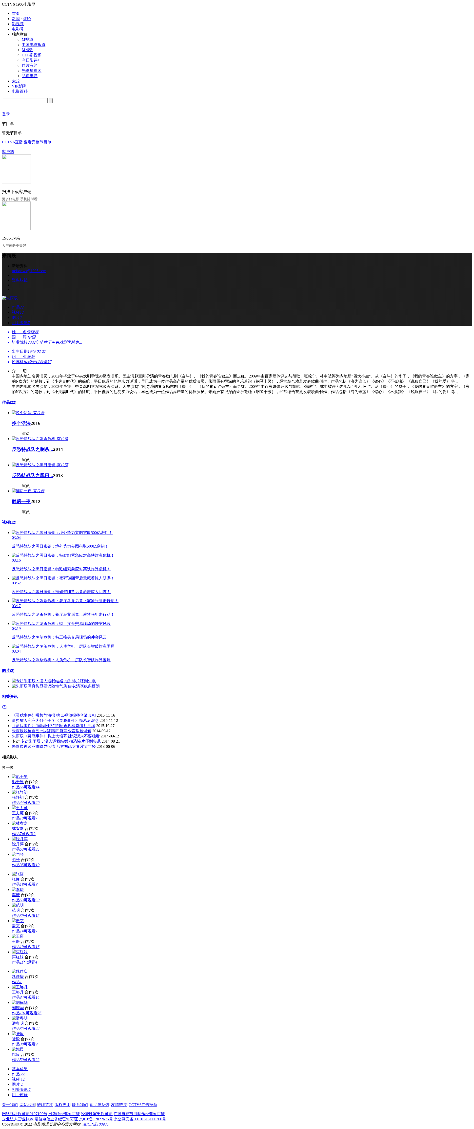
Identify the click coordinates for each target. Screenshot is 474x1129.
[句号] (18, 854)
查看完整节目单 (37, 142)
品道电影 (30, 76)
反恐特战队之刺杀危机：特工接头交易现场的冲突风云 (59, 637)
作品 (9, 402)
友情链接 (119, 1105)
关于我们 (10, 1105)
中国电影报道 (33, 45)
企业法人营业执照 (18, 1119)
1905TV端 (11, 238)
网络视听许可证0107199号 (24, 1114)
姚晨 (16, 1054)
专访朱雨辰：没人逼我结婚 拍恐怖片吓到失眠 (61, 741)
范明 (16, 910)
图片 (8, 670)
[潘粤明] (20, 1018)
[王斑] (18, 936)
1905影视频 (31, 55)
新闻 (16, 19)
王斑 (16, 941)
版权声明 (62, 1105)
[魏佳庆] (20, 971)
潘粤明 (18, 1023)
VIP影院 (19, 86)
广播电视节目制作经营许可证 (139, 1114)
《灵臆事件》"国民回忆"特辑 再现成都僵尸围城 (53, 726)
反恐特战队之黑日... (32, 475)
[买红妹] (20, 952)
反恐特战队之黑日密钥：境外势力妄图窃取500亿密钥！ (60, 546)
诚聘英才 (45, 1105)
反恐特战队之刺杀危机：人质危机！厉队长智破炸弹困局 (61, 660)
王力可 (18, 813)
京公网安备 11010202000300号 (140, 1119)
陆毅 (16, 1039)
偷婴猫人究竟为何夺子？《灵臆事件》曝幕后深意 (55, 720)
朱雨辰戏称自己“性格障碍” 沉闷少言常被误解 (51, 731)
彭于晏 (18, 782)
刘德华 (18, 1008)
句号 (16, 860)
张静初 (18, 797)
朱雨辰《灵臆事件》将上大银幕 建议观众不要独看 (56, 736)
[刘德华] (20, 1002)
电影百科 (20, 91)
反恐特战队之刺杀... (32, 449)
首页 (16, 13)
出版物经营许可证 (64, 1114)
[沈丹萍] (20, 839)
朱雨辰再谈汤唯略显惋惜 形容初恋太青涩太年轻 (54, 746)
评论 (27, 19)
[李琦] (18, 889)
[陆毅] (18, 1034)
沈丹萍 (18, 844)
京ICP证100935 (95, 1124)
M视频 (27, 39)
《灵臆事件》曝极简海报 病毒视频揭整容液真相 (54, 715)
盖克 (16, 926)
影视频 (18, 24)
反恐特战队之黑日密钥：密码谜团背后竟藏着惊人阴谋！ (61, 592)
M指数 (27, 50)
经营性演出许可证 (97, 1114)
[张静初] (20, 792)
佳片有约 (30, 65)
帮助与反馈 (99, 1105)
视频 (9, 522)
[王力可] (20, 808)
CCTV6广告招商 (143, 1105)
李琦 (16, 895)
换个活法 (21, 423)
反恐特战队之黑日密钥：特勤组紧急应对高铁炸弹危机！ (61, 569)
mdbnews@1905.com (29, 271)
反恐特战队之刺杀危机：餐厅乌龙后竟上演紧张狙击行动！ (63, 614)
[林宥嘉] (20, 823)
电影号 (18, 29)
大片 (16, 81)
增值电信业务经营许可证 (56, 1119)
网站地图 (27, 1105)
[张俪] (18, 874)
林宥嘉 (18, 828)
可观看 (32, 787)
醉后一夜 (21, 501)
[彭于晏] (20, 777)
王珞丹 (18, 992)
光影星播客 (31, 70)
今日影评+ (31, 60)
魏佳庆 (18, 976)
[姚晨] (18, 1049)
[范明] (18, 905)
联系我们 (80, 1105)
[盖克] (18, 921)
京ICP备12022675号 (96, 1119)
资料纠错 (20, 280)
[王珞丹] (20, 987)
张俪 (16, 879)
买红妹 (18, 957)
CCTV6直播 (12, 142)
